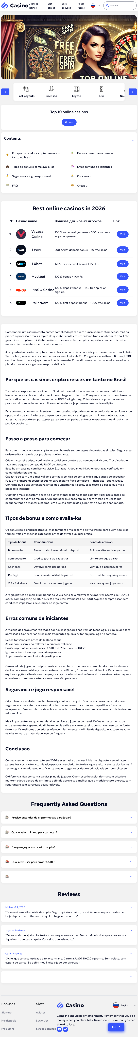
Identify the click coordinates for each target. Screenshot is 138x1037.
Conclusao (84, 176)
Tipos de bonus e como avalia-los (33, 166)
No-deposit (8, 1020)
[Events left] (5, 91)
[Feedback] (69, 976)
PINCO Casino (42, 290)
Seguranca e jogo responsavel (31, 176)
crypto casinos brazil (70, 674)
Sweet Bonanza (46, 1028)
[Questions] (69, 877)
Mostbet (38, 276)
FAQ (15, 185)
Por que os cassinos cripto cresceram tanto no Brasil (36, 155)
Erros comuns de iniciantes (94, 166)
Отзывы (82, 185)
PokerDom (39, 303)
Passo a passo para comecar (95, 153)
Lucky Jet (42, 1020)
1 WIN (36, 250)
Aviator (40, 1012)
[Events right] (133, 91)
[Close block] (132, 140)
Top (114, 1027)
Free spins (7, 1028)
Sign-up (6, 1012)
